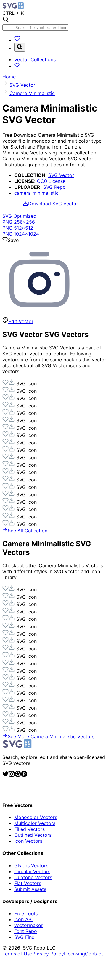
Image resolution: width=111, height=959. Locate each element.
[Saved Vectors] (17, 40)
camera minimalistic (36, 193)
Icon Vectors (28, 841)
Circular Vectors (32, 871)
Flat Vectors (27, 883)
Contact (94, 954)
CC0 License (51, 181)
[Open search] (19, 47)
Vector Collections (35, 59)
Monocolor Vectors (35, 817)
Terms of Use (17, 954)
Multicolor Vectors (34, 823)
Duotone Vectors (33, 877)
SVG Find (24, 937)
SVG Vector (61, 175)
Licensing (74, 954)
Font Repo (25, 931)
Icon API (23, 919)
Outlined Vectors (33, 835)
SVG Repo (54, 187)
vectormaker (28, 925)
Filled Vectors (29, 829)
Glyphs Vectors (31, 865)
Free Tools (26, 913)
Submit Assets (30, 889)
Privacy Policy (48, 954)
